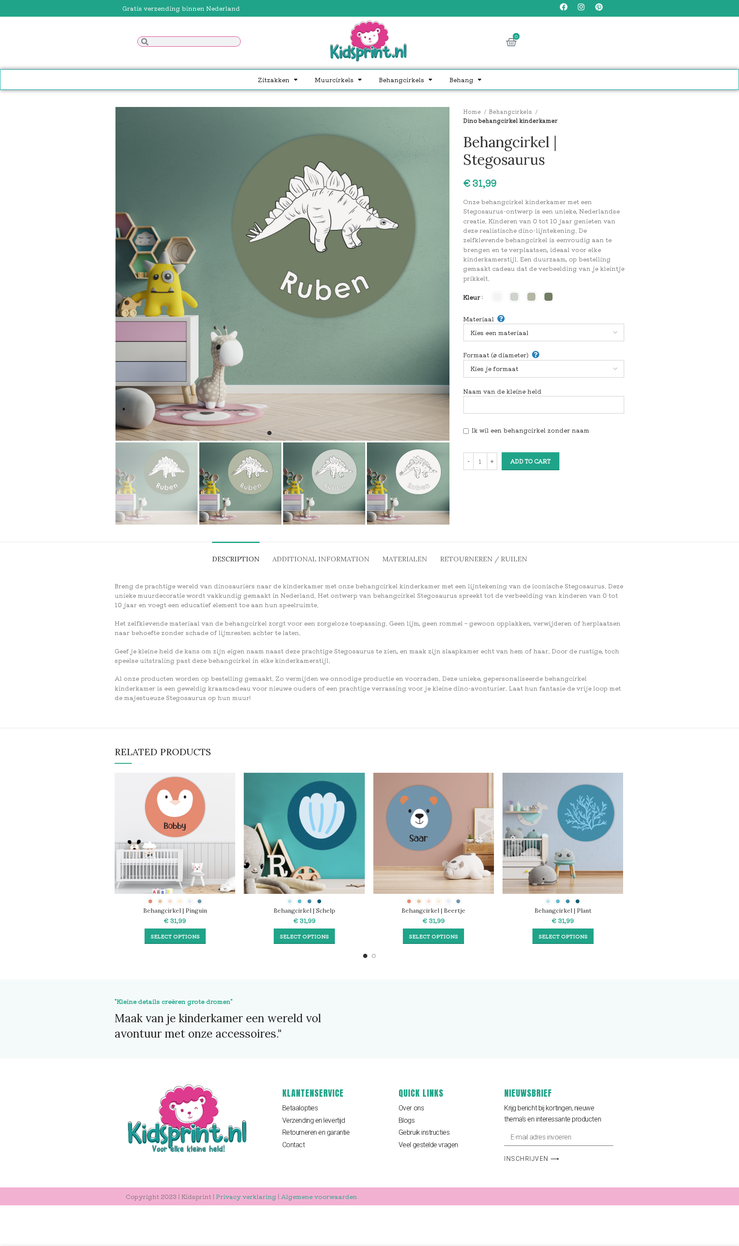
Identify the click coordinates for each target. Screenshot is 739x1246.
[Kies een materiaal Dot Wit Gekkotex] (543, 332)
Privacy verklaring (246, 1196)
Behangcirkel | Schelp (304, 910)
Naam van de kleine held (502, 391)
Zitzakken (274, 79)
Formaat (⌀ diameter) (496, 354)
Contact (293, 1145)
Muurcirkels (334, 79)
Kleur (471, 297)
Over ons (411, 1108)
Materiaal (478, 318)
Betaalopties (300, 1108)
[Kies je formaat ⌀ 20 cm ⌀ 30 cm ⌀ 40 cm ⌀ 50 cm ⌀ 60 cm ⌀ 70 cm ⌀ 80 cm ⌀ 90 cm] (543, 369)
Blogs (407, 1120)
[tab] (236, 555)
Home (472, 111)
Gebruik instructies (424, 1132)
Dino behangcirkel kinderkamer (510, 120)
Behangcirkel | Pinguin (175, 910)
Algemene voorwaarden (319, 1196)
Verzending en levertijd (313, 1120)
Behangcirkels (401, 79)
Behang (461, 79)
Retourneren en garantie (316, 1132)
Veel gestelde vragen (428, 1145)
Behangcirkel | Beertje (433, 910)
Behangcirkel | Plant (563, 910)
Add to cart (530, 461)
